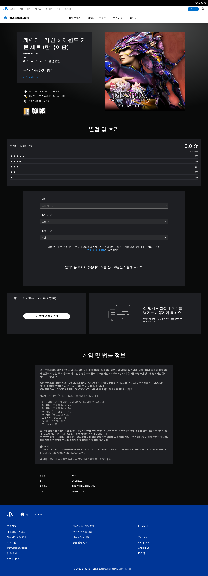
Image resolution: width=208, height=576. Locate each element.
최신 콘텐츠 (75, 18)
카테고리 (89, 18)
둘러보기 (134, 18)
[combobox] (104, 206)
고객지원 (68, 9)
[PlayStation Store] (17, 17)
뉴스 (59, 9)
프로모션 (103, 18)
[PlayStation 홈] (5, 9)
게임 (29, 9)
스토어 (12, 9)
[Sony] (200, 5)
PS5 (21, 9)
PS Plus (38, 9)
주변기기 (49, 9)
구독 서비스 (119, 18)
